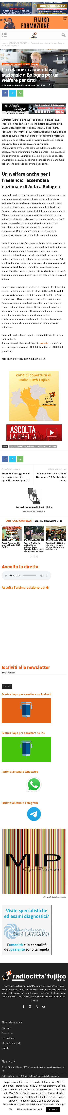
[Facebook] (5, 93)
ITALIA (26, 64)
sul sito (44, 343)
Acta (12, 447)
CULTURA (6, 540)
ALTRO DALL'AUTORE (48, 520)
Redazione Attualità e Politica (19, 85)
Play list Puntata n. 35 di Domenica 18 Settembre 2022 (51, 477)
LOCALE (35, 64)
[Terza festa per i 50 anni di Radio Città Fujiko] (12, 533)
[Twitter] (12, 93)
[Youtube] (44, 1007)
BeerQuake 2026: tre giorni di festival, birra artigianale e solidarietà (55, 546)
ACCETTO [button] (53, 1109)
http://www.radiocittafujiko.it (34, 511)
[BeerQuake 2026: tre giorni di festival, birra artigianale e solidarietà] (56, 533)
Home (4, 43)
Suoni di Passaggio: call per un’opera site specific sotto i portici (16, 477)
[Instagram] (31, 1007)
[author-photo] (34, 496)
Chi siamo (6, 1028)
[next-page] (36, 556)
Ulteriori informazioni (29, 1109)
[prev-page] (32, 556)
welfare (52, 447)
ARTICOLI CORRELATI (20, 520)
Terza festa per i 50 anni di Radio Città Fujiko (11, 545)
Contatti (5, 1048)
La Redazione (8, 1038)
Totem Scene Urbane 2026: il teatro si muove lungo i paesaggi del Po (33, 1069)
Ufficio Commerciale (11, 1043)
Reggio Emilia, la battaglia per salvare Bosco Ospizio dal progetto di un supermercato (34, 547)
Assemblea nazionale (26, 447)
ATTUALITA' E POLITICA (18, 43)
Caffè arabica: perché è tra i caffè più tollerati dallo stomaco (30, 1076)
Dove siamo (7, 1033)
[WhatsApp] (20, 93)
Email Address (9, 672)
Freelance (42, 447)
